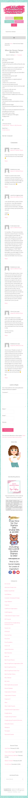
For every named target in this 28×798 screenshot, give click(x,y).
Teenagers (7, 731)
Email (4, 415)
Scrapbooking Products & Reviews (13, 720)
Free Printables (8, 642)
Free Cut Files (8, 635)
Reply (6, 161)
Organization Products (10, 692)
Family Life (7, 628)
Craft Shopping (8, 612)
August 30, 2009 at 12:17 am (16, 345)
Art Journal (7, 583)
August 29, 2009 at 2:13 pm (16, 313)
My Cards (7, 681)
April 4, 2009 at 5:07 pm (16, 268)
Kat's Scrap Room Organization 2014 (14, 663)
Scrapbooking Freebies (10, 716)
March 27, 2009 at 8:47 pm (16, 171)
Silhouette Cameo (9, 724)
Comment (5, 392)
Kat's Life (7, 656)
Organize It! (7, 699)
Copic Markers (8, 601)
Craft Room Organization (11, 608)
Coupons (7, 605)
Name (4, 409)
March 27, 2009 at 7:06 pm (16, 150)
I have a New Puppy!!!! (10, 752)
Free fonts (7, 638)
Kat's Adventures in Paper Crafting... (14, 9)
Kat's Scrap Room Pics (10, 667)
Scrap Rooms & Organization (12, 709)
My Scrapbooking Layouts (11, 685)
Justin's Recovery (9, 649)
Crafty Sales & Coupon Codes (12, 615)
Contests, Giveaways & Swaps (12, 598)
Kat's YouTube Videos (10, 674)
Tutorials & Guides (9, 734)
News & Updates (9, 688)
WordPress (15, 792)
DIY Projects (8, 619)
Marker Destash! (9, 760)
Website (4, 422)
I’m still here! (8, 764)
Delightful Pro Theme (16, 790)
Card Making (8, 594)
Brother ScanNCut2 (9, 591)
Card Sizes (7, 748)
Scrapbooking (8, 713)
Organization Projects (10, 695)
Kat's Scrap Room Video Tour (12, 670)
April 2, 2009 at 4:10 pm (16, 227)
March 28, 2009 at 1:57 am (16, 197)
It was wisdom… (6, 130)
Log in (19, 792)
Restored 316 (21, 789)
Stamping (7, 727)
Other (6, 702)
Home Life (7, 645)
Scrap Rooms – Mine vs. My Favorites (12, 125)
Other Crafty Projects (10, 706)
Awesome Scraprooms (10, 587)
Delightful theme (15, 789)
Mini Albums (8, 677)
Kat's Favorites (8, 653)
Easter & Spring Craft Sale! (11, 755)
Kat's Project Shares (10, 660)
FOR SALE (7, 631)
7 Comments (19, 55)
